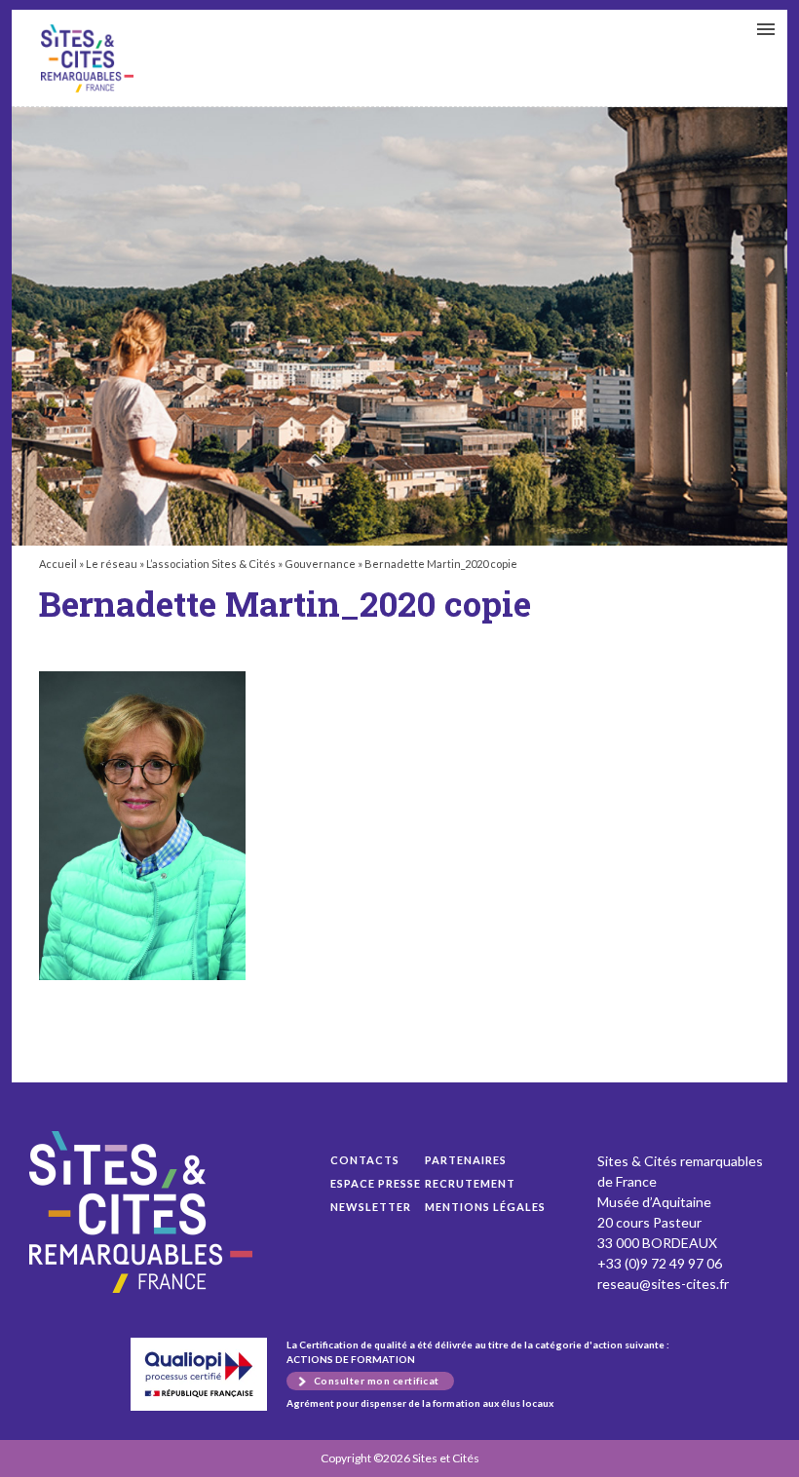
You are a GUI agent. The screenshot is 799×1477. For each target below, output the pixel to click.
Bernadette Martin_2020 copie (87, 58)
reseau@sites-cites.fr (663, 1283)
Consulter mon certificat (376, 1380)
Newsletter (370, 1206)
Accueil (58, 563)
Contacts (365, 1160)
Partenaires (466, 1160)
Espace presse (375, 1183)
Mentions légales (485, 1206)
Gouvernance (320, 563)
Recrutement (470, 1183)
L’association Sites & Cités (211, 563)
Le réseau (111, 563)
